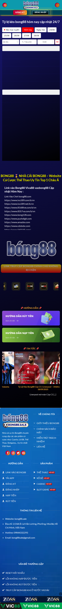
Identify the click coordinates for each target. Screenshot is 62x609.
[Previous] (5, 372)
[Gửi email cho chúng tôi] (23, 452)
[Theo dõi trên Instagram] (13, 452)
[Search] (57, 5)
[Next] (57, 372)
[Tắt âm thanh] (57, 41)
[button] (4, 5)
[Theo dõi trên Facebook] (7, 452)
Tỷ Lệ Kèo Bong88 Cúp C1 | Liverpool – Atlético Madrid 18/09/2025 (31, 388)
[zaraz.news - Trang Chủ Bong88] (31, 5)
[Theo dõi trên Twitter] (18, 452)
